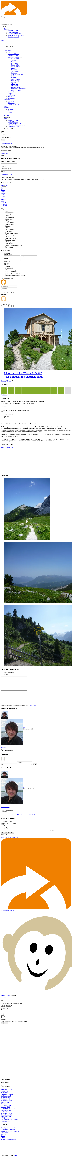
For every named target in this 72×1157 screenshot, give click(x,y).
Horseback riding (16, 90)
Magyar (3, 196)
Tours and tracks (9, 50)
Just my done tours (11, 271)
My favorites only (11, 270)
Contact (10, 111)
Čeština (3, 188)
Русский (3, 202)
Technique (7, 266)
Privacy (3, 1137)
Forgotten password (13, 37)
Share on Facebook (6, 815)
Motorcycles (14, 82)
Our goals (10, 109)
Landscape (7, 261)
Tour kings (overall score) (8, 1128)
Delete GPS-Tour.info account (16, 35)
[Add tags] (36, 830)
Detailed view (32, 705)
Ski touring (14, 73)
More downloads (5, 995)
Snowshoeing (15, 71)
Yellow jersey (11, 103)
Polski (2, 201)
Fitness (6, 264)
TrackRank (7, 253)
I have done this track (9, 1002)
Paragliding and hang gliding (19, 88)
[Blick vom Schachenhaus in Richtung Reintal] (36, 636)
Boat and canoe (15, 87)
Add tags (3, 828)
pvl (24, 727)
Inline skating (15, 80)
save (12, 832)
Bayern (9, 381)
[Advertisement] (36, 461)
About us (7, 107)
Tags (7, 828)
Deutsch (3, 190)
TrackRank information (14, 33)
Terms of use (4, 1132)
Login (2, 40)
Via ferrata (14, 69)
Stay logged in (8, 137)
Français (3, 194)
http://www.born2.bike (7, 447)
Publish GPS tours (13, 32)
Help (5, 29)
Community (7, 99)
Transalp (13, 60)
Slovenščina (4, 205)
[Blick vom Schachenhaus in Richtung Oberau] (36, 572)
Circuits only (9, 268)
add (2, 832)
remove (7, 832)
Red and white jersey (13, 104)
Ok (2, 1023)
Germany (3, 381)
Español (3, 193)
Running (13, 77)
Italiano (3, 198)
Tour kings (11, 101)
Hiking (13, 68)
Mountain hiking (15, 66)
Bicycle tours (15, 62)
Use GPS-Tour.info (13, 30)
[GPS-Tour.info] (36, 14)
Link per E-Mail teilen (30, 815)
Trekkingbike (15, 65)
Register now (4, 153)
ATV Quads (14, 84)
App (5, 106)
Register (6, 115)
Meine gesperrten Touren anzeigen (15, 275)
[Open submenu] (8, 29)
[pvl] (12, 728)
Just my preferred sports (12, 273)
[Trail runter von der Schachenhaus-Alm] (36, 509)
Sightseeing (14, 85)
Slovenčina (4, 204)
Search (10, 52)
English (3, 191)
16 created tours (5, 747)
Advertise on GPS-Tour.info (8, 1139)
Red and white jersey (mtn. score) (10, 1131)
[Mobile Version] (4, 395)
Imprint (10, 112)
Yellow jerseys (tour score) (8, 1129)
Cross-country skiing (17, 74)
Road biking (14, 63)
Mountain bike (15, 58)
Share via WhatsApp (17, 815)
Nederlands (4, 199)
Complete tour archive (14, 57)
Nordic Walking (15, 79)
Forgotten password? (6, 143)
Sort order (8, 304)
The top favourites (13, 55)
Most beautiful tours (13, 54)
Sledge (13, 76)
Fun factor (7, 263)
